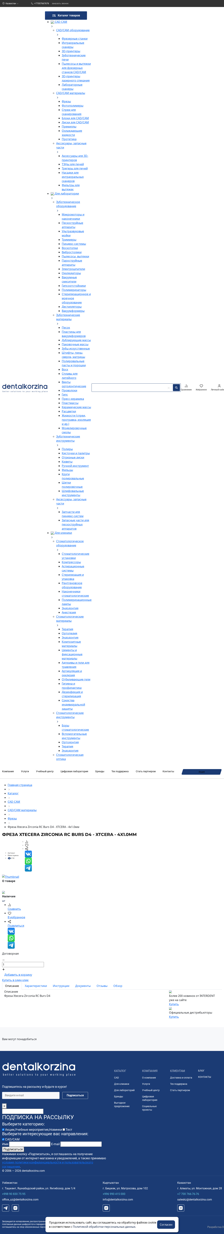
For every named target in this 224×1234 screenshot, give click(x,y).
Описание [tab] (12, 986)
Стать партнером (146, 771)
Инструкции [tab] (61, 986)
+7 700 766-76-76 (188, 1194)
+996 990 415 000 (114, 1194)
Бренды (99, 771)
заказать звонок (60, 3)
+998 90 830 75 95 (13, 1194)
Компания (8, 771)
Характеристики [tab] (36, 986)
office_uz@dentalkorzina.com (20, 1199)
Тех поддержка (120, 771)
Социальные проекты (149, 1108)
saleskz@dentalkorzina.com (194, 1199)
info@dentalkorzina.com (118, 1199)
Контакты (168, 771)
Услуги (25, 771)
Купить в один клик (15, 980)
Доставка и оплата (181, 1077)
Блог (201, 1070)
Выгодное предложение (122, 1104)
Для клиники (121, 1084)
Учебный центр (45, 771)
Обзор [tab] (117, 986)
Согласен (166, 1224)
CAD (116, 1077)
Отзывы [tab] (102, 986)
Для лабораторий (124, 1090)
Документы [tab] (83, 986)
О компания (149, 1077)
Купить (174, 1004)
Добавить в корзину (18, 975)
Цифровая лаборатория (74, 771)
